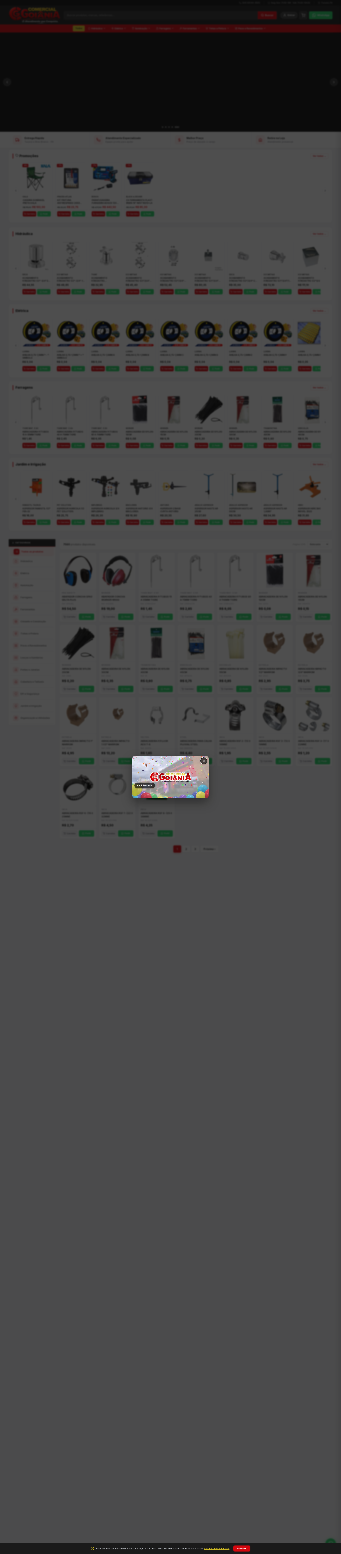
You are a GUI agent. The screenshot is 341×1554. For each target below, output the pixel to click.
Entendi (242, 1548)
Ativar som (146, 785)
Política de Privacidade (216, 1548)
